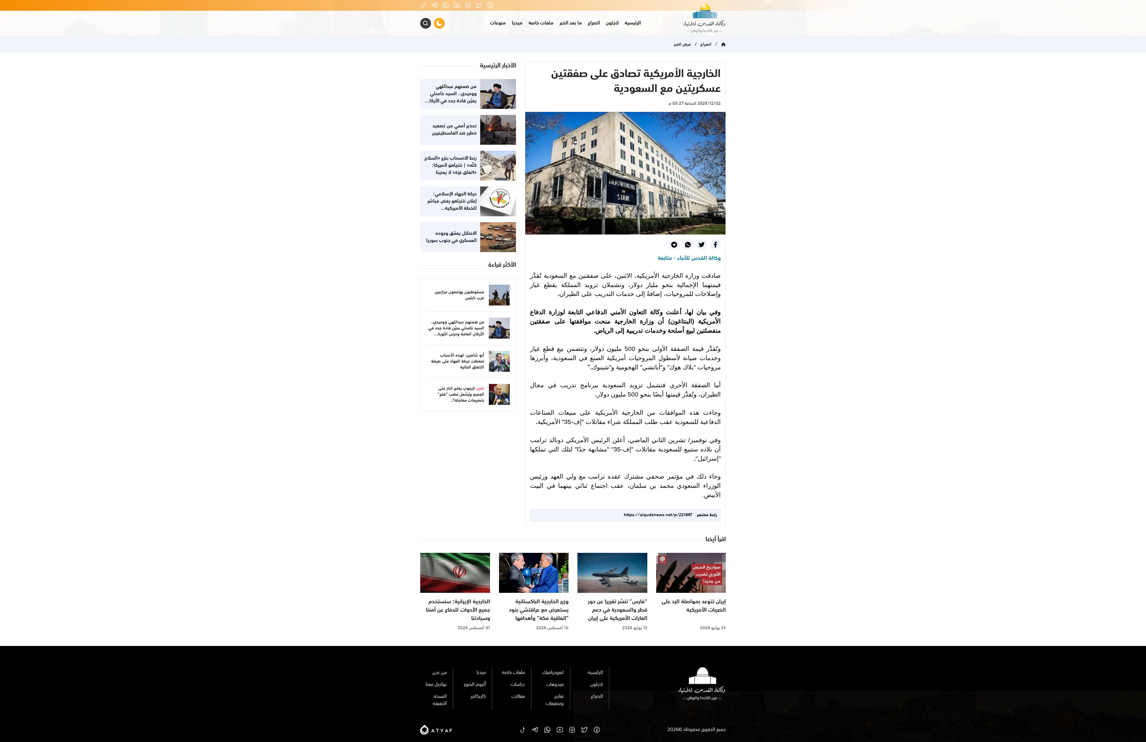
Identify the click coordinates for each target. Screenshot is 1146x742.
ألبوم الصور (475, 684)
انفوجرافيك (553, 672)
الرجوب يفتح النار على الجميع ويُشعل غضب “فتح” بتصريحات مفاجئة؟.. (461, 394)
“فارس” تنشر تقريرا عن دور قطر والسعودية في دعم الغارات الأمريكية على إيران (617, 610)
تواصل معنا (436, 684)
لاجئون (612, 23)
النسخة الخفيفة (440, 700)
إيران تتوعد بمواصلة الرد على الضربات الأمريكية (694, 606)
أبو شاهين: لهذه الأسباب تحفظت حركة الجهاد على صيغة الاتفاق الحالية (457, 361)
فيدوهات (555, 684)
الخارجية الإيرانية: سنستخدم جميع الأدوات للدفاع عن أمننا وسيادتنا (458, 610)
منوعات (498, 23)
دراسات (518, 684)
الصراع (594, 23)
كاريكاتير (478, 696)
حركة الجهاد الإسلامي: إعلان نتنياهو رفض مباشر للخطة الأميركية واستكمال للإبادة (452, 205)
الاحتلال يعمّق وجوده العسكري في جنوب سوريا (451, 237)
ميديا (517, 23)
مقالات (518, 696)
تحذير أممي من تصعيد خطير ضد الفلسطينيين (454, 130)
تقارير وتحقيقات (555, 700)
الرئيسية (633, 23)
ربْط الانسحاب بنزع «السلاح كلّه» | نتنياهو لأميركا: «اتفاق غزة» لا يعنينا (450, 165)
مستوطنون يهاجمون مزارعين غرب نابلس (459, 295)
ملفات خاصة (541, 23)
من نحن (439, 672)
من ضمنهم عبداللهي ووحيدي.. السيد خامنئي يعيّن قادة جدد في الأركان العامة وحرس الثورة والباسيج (451, 101)
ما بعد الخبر (571, 23)
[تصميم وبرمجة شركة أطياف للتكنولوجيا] (436, 729)
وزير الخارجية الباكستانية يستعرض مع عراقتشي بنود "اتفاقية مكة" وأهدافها (539, 610)
